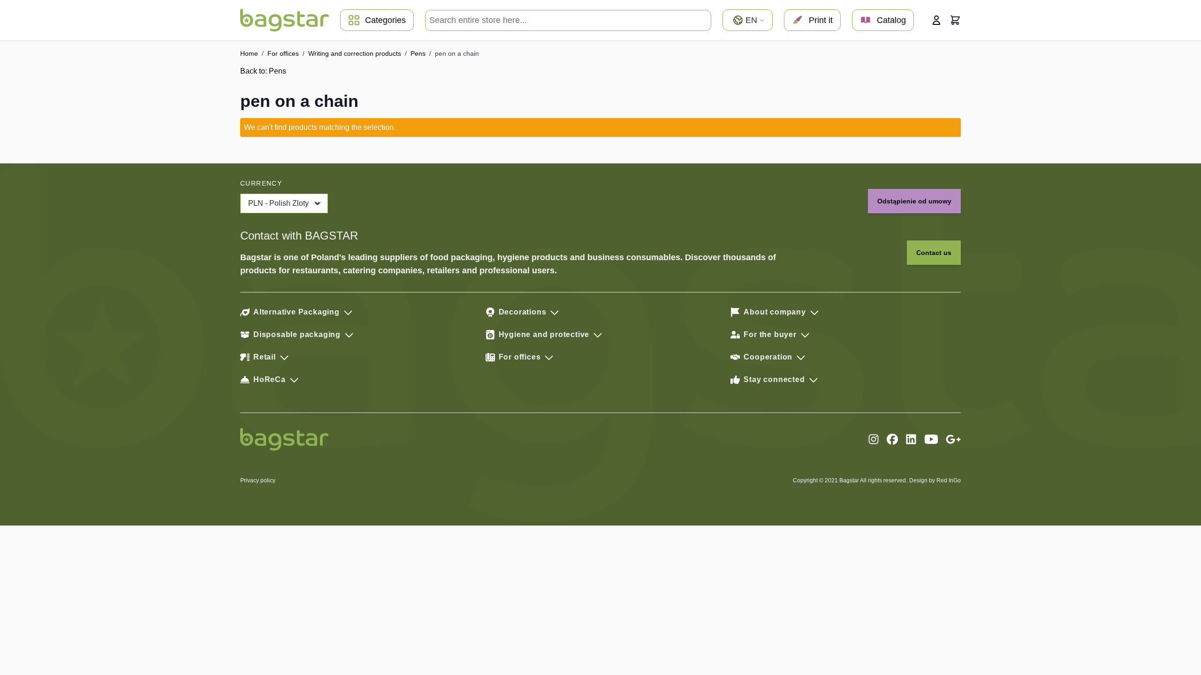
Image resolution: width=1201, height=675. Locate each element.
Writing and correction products (354, 53)
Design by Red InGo (935, 480)
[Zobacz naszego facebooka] (892, 439)
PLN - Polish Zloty (278, 203)
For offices (283, 53)
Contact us (933, 252)
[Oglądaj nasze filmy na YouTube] (931, 439)
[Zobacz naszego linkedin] (911, 439)
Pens (418, 53)
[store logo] (284, 20)
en (751, 20)
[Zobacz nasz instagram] (873, 439)
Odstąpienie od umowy (914, 201)
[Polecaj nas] (953, 439)
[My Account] (936, 20)
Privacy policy (257, 480)
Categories (385, 20)
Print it (821, 20)
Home (249, 53)
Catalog (891, 20)
